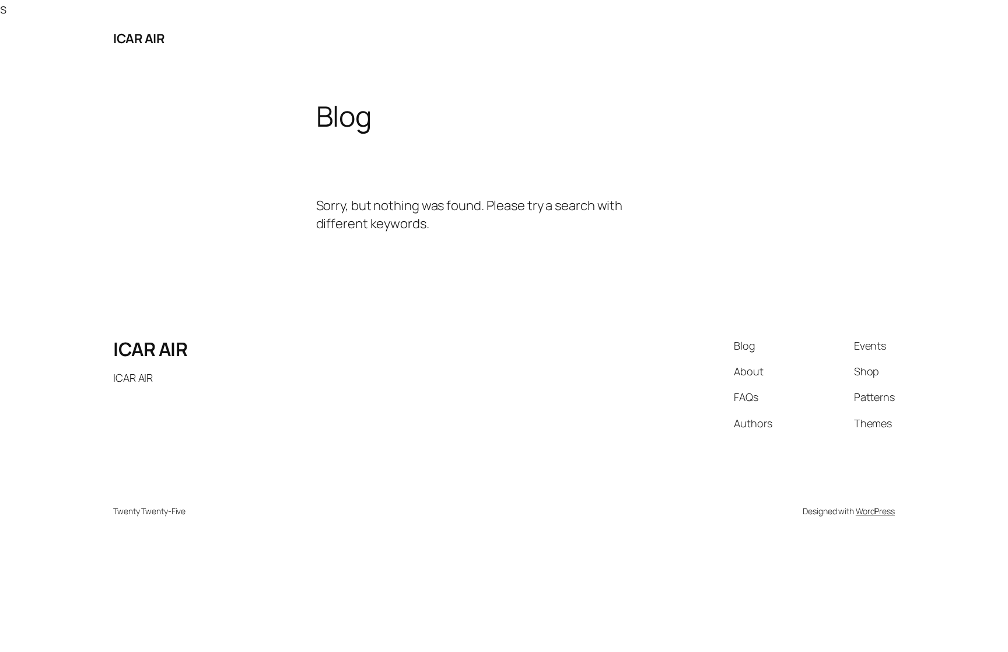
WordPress (875, 511)
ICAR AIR (138, 38)
